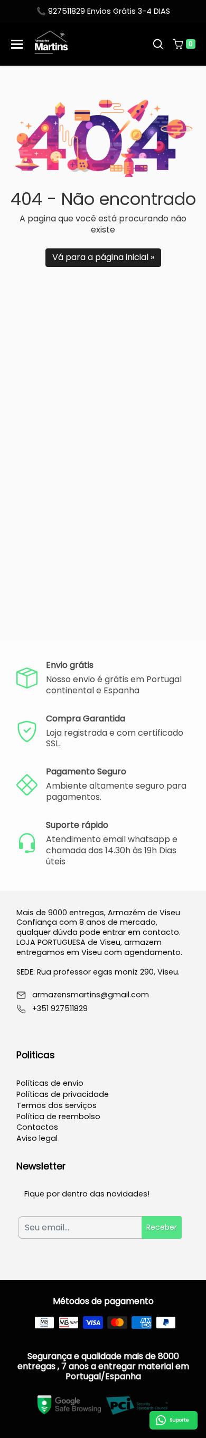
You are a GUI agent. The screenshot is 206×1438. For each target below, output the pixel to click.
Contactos (37, 1127)
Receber (161, 1227)
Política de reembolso (58, 1116)
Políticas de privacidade (62, 1094)
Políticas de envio (49, 1083)
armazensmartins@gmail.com (90, 995)
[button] (158, 44)
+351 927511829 (60, 1009)
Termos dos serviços (56, 1105)
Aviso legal (37, 1138)
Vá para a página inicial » (103, 257)
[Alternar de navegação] (16, 44)
